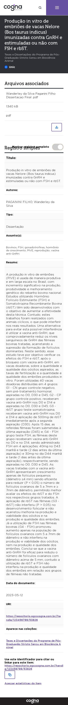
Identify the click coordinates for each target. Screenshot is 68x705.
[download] (56, 127)
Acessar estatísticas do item (23, 683)
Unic (12, 66)
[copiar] (10, 675)
